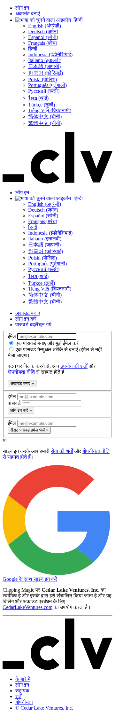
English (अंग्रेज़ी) (44, 25)
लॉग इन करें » (21, 410)
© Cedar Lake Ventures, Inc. (44, 708)
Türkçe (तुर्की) (41, 104)
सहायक (22, 690)
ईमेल (12, 336)
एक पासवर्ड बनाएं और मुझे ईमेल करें (46, 343)
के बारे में (22, 679)
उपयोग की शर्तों (74, 366)
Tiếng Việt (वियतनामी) (49, 110)
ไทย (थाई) (38, 98)
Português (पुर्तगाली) (47, 85)
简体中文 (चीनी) (45, 116)
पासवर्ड (15, 403)
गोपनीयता (24, 702)
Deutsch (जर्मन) (43, 31)
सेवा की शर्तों (62, 451)
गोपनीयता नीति (21, 372)
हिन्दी (32, 48)
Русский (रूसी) (43, 91)
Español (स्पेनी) (43, 37)
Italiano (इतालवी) (44, 60)
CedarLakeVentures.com (27, 607)
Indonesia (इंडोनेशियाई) (50, 54)
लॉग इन (22, 8)
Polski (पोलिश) (42, 79)
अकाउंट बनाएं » (22, 383)
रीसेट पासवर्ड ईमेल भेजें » (29, 430)
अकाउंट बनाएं (27, 13)
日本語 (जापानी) (44, 66)
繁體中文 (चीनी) (45, 123)
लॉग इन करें (25, 319)
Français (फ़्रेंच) (42, 43)
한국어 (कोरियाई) (45, 73)
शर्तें (18, 696)
